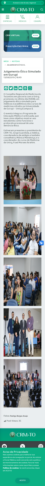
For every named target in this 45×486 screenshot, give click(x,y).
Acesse (35, 35)
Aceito (23, 480)
